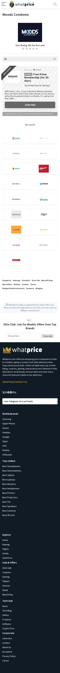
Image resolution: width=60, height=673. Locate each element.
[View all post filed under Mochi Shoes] (44, 183)
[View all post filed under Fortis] (44, 199)
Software (6, 624)
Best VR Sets (8, 515)
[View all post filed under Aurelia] (16, 229)
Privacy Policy (9, 656)
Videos (5, 615)
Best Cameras (9, 510)
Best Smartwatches (11, 470)
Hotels (5, 553)
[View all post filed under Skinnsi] (16, 214)
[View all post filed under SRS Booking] (44, 153)
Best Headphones (11, 488)
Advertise (7, 381)
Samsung (6, 419)
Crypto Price (8, 628)
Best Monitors (9, 484)
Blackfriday (7, 594)
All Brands (7, 454)
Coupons (6, 572)
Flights (5, 549)
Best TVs (6, 501)
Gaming (6, 544)
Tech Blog (7, 610)
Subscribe (47, 336)
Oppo (5, 441)
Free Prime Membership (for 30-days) (36, 77)
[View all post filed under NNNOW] (16, 168)
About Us (6, 647)
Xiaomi (5, 428)
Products (6, 619)
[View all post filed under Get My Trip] (16, 183)
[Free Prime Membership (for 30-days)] (13, 77)
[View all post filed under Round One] (44, 214)
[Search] (55, 4)
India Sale (7, 567)
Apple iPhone (8, 423)
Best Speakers (9, 506)
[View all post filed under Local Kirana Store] (16, 138)
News (5, 606)
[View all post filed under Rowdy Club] (44, 168)
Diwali (5, 590)
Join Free (30, 104)
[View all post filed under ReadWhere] (16, 199)
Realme (6, 450)
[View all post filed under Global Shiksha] (16, 153)
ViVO (4, 445)
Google (5, 436)
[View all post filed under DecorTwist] (44, 244)
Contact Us (20, 381)
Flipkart (6, 581)
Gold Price (7, 557)
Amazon (6, 585)
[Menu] (4, 4)
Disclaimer (7, 651)
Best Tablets (8, 475)
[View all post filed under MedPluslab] (16, 260)
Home (5, 540)
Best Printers (8, 492)
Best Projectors (10, 497)
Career (5, 660)
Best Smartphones (11, 466)
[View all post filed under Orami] (16, 244)
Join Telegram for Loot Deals (18, 401)
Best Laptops (8, 479)
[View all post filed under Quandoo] (44, 229)
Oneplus (6, 432)
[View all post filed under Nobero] (44, 138)
